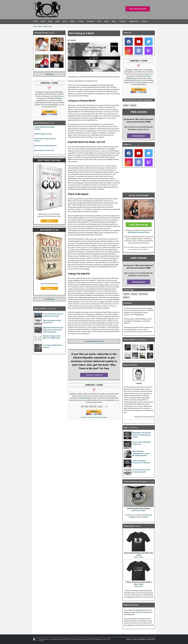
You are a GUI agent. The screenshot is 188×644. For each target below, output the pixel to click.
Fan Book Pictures (41, 33)
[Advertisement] (49, 369)
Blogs (50, 21)
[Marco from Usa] (57, 67)
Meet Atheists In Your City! (44, 150)
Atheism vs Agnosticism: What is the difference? (52, 337)
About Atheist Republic (137, 9)
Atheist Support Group (42, 134)
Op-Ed (65, 21)
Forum (43, 21)
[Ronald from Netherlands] (42, 67)
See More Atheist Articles (94, 341)
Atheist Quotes (129, 339)
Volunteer (122, 21)
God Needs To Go (49, 229)
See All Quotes (141, 339)
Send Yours (49, 74)
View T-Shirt (138, 557)
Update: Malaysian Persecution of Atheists (141, 462)
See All (52, 33)
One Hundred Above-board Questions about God (53, 315)
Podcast (81, 21)
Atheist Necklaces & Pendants (135, 481)
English (126, 105)
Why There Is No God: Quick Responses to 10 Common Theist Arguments (53, 330)
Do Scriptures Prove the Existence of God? (141, 471)
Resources (90, 21)
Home (36, 21)
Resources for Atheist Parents (45, 146)
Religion (126, 297)
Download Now (139, 136)
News (57, 21)
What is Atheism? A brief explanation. (52, 321)
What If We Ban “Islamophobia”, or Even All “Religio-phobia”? (141, 453)
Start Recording (139, 224)
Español (133, 105)
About (114, 21)
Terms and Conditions (139, 639)
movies (126, 612)
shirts (146, 610)
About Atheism (40, 309)
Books (106, 21)
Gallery (72, 21)
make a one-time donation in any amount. (94, 417)
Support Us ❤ (133, 21)
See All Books (49, 299)
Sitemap (128, 639)
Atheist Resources (41, 123)
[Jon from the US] (42, 50)
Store (99, 21)
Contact (144, 21)
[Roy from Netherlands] (57, 50)
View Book (49, 221)
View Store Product (139, 511)
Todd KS (126, 294)
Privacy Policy (151, 639)
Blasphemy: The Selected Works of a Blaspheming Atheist (141, 435)
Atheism (134, 294)
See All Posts (51, 308)
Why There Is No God (49, 160)
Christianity (143, 294)
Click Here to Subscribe (94, 375)
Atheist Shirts (128, 526)
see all (52, 123)
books (141, 610)
